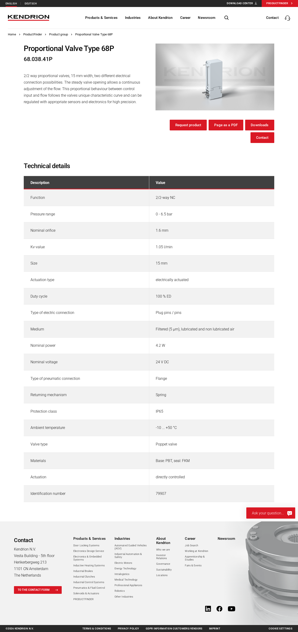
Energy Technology (125, 568)
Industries (122, 539)
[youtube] (231, 609)
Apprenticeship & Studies (195, 558)
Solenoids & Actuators (86, 593)
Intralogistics (122, 574)
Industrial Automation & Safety (128, 556)
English (11, 3)
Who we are (163, 549)
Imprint (214, 628)
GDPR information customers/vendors (174, 628)
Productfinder (277, 3)
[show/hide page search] (226, 18)
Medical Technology (126, 579)
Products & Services (89, 539)
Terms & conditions (96, 628)
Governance (163, 563)
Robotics (120, 590)
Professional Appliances (128, 585)
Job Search (191, 545)
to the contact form (34, 589)
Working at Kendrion (196, 551)
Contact (262, 138)
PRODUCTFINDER (83, 599)
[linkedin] (208, 609)
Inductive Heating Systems (89, 565)
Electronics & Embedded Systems (87, 558)
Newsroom (226, 539)
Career (190, 539)
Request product (188, 125)
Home (12, 34)
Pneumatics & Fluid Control (89, 587)
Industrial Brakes (83, 571)
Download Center (240, 3)
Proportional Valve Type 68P (94, 34)
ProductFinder (32, 34)
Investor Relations (161, 557)
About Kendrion (163, 541)
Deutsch (31, 3)
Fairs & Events (193, 565)
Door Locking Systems (86, 545)
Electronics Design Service (88, 551)
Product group (58, 34)
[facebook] (219, 609)
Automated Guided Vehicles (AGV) (131, 547)
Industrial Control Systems (88, 582)
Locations (162, 575)
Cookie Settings (280, 628)
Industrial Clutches (84, 576)
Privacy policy (128, 628)
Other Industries (124, 596)
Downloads (259, 125)
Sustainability (164, 569)
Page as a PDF (226, 125)
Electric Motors (123, 562)
